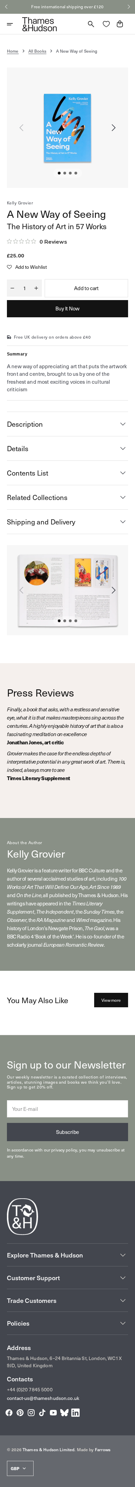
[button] (6, 7)
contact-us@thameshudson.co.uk (43, 1398)
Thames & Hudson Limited (48, 1449)
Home (13, 51)
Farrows (103, 1449)
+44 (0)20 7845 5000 (30, 1389)
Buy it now (67, 308)
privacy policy (64, 1150)
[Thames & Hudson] (39, 24)
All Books (37, 51)
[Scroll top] (126, 1478)
